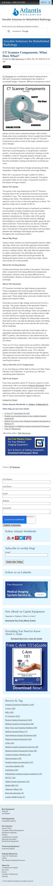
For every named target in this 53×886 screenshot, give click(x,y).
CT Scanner (15, 467)
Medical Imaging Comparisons (19, 724)
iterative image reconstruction (19, 762)
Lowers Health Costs (15, 797)
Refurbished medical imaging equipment (23, 774)
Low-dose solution (14, 766)
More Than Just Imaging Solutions (21, 728)
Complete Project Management (13, 830)
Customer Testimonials (10, 874)
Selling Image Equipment (17, 782)
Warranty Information (9, 839)
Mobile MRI (11, 785)
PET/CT (10, 778)
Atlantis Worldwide (36, 385)
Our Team (5, 870)
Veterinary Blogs (13, 789)
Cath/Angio (11, 770)
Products (5, 811)
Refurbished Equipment (10, 841)
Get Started (6, 813)
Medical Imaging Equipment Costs (21, 751)
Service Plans (7, 828)
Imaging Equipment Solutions (19, 705)
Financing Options (8, 849)
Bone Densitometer (14, 793)
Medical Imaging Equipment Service (21, 747)
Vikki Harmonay (17, 59)
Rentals (4, 835)
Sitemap (5, 876)
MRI (9, 712)
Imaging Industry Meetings (18, 755)
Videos (4, 858)
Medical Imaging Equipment (18, 739)
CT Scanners (8, 76)
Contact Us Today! (10, 400)
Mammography (13, 758)
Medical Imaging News (16, 732)
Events (4, 872)
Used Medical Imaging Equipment (21, 735)
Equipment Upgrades (9, 833)
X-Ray (9, 743)
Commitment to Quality (10, 837)
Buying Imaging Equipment (18, 720)
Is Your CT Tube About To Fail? (17, 413)
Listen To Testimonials (9, 856)
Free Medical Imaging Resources (13, 860)
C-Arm (10, 708)
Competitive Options (9, 821)
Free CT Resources (13, 429)
